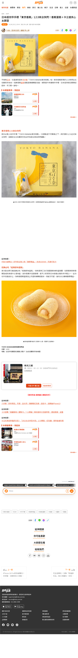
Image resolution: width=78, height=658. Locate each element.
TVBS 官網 (64, 631)
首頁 (3, 14)
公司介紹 (4, 614)
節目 (18, 7)
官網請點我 (28, 371)
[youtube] (7, 624)
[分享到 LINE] (66, 30)
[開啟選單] (3, 2)
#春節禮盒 (31, 512)
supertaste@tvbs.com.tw (17, 597)
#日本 (15, 512)
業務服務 (45, 611)
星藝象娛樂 (66, 620)
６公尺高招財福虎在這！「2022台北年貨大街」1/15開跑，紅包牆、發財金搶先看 (33, 420)
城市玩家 (5, 7)
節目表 (24, 617)
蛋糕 (22, 82)
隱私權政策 (45, 614)
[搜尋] (71, 2)
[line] (12, 624)
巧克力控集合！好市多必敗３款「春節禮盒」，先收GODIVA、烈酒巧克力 (29, 261)
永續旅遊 (73, 7)
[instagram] (17, 624)
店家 (66, 7)
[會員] (75, 2)
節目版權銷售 (67, 611)
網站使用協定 (46, 617)
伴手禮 (25, 79)
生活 (51, 7)
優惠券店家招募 (26, 611)
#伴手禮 (22, 512)
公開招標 (65, 614)
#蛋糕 (57, 512)
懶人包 (40, 7)
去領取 (35, 101)
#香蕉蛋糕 (41, 512)
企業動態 (4, 620)
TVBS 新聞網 (72, 631)
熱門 (23, 7)
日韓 (56, 7)
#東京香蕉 (6, 512)
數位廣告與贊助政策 (48, 620)
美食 (29, 7)
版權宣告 (24, 620)
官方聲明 (65, 617)
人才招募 (4, 617)
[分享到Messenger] (70, 30)
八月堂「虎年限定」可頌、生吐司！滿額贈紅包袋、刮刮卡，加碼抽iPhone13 (31, 403)
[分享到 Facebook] (62, 30)
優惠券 (12, 7)
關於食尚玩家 (6, 611)
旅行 (34, 7)
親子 (46, 7)
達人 (61, 7)
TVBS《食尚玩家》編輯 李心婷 (17, 30)
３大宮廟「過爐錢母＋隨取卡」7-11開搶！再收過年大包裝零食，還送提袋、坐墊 (32, 412)
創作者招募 (25, 614)
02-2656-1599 (15, 602)
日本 (8, 79)
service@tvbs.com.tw (15, 599)
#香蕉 (50, 512)
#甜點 (64, 512)
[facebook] (3, 624)
